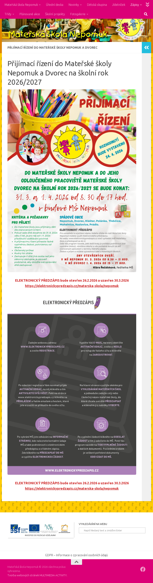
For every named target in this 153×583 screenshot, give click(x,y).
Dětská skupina (97, 4)
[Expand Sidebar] (146, 47)
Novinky (73, 4)
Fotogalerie (77, 14)
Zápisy (134, 4)
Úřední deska (54, 4)
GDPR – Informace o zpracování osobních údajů (76, 555)
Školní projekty (55, 14)
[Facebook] (143, 569)
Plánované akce (29, 14)
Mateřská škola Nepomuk (21, 4)
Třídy (7, 14)
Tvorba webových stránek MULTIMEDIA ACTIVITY (37, 575)
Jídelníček (118, 4)
